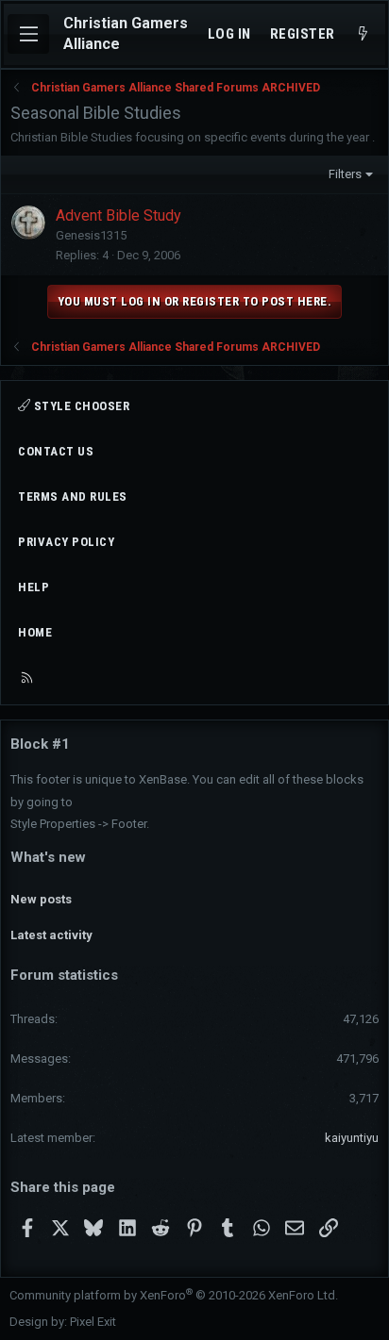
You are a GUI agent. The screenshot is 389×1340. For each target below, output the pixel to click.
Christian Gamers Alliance (125, 33)
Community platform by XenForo (173, 1295)
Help (33, 587)
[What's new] (363, 34)
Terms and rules (72, 496)
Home (35, 632)
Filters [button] (345, 174)
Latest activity (51, 935)
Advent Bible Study (118, 215)
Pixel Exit (93, 1322)
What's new (48, 857)
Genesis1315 (91, 235)
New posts (41, 899)
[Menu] (28, 34)
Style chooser (79, 406)
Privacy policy (66, 542)
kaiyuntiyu (352, 1138)
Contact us (55, 451)
